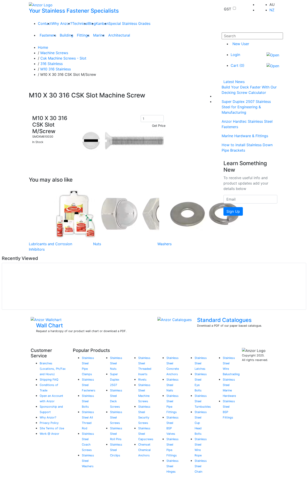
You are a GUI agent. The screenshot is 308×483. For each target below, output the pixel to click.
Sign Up (233, 211)
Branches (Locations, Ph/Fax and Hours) (53, 369)
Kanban (102, 23)
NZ (271, 10)
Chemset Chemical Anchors (144, 450)
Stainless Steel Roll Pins (116, 434)
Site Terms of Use (52, 428)
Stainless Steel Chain (201, 466)
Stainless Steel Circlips (116, 450)
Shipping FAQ (49, 379)
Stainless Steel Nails (172, 385)
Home (43, 47)
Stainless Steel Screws (116, 417)
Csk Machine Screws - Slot (63, 58)
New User (240, 44)
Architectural (119, 35)
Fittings (83, 35)
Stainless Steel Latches (201, 363)
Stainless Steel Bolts (88, 401)
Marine (99, 35)
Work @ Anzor (49, 433)
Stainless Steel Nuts (116, 363)
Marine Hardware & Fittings (245, 136)
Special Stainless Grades (129, 23)
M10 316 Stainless (55, 69)
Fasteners (48, 35)
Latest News (234, 81)
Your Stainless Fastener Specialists (74, 10)
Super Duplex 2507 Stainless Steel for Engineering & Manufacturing (246, 107)
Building (66, 35)
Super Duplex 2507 (114, 379)
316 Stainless (51, 63)
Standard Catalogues (224, 320)
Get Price (158, 125)
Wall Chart (49, 325)
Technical (80, 23)
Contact (45, 23)
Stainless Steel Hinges (172, 466)
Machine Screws (54, 53)
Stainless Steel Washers (88, 461)
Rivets (142, 379)
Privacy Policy (49, 423)
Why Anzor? (62, 23)
